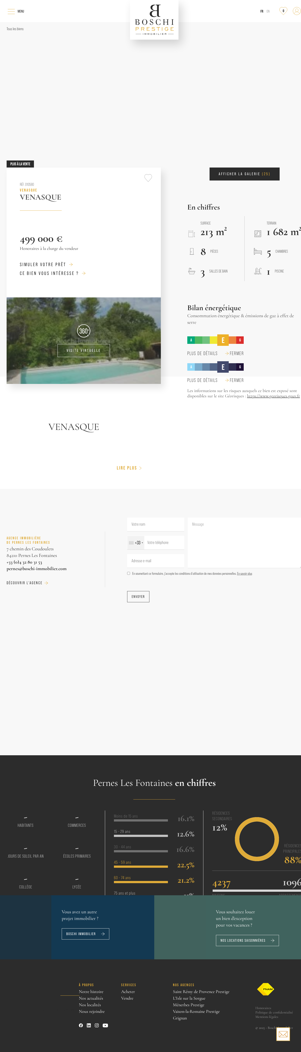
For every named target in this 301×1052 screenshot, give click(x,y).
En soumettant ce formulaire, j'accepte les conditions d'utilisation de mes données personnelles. (192, 573)
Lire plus (127, 468)
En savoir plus (244, 573)
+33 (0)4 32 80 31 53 (24, 562)
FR (261, 11)
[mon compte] (297, 11)
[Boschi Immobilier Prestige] (154, 20)
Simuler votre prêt (43, 264)
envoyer (138, 597)
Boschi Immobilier (81, 934)
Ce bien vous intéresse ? (49, 273)
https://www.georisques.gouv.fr (273, 396)
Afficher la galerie (244, 174)
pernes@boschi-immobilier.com (37, 568)
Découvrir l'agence (25, 583)
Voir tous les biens (59, 1010)
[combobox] (135, 542)
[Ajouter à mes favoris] (148, 178)
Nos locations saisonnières (243, 940)
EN (268, 11)
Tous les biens (15, 29)
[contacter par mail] (283, 1034)
